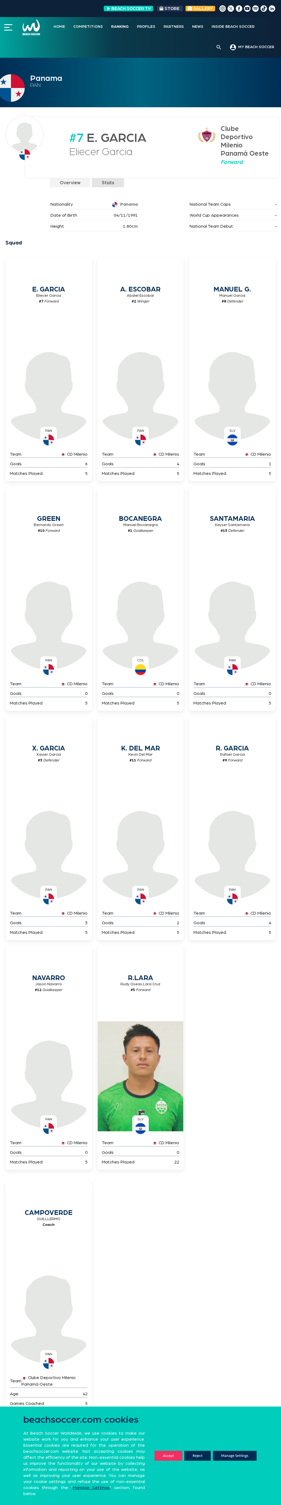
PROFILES (146, 27)
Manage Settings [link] (91, 1487)
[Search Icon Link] (219, 47)
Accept (168, 1455)
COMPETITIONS (88, 27)
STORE (172, 8)
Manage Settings (234, 1455)
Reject (198, 1455)
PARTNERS (174, 27)
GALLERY (202, 8)
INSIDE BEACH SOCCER (233, 27)
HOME (59, 27)
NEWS (197, 27)
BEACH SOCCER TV (131, 8)
